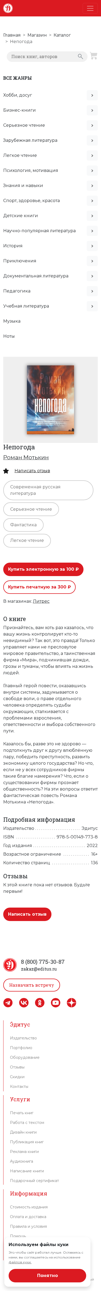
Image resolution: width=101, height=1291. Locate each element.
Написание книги (27, 1171)
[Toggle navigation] (90, 8)
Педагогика (16, 291)
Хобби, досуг (17, 95)
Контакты (19, 1086)
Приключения (19, 260)
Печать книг (21, 1112)
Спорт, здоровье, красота (31, 200)
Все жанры (17, 78)
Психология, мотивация (30, 170)
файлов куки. (20, 1262)
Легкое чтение (20, 155)
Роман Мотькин (26, 457)
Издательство (23, 1038)
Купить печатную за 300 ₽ (39, 587)
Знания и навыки (23, 185)
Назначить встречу (31, 985)
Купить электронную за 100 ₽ (43, 569)
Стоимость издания (29, 1207)
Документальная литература (35, 275)
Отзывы (17, 1067)
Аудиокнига (21, 1161)
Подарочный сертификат (34, 1180)
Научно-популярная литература (39, 230)
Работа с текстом (27, 1122)
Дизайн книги (23, 1132)
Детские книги (20, 215)
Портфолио (21, 1047)
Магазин (37, 35)
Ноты (9, 336)
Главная (12, 35)
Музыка (11, 321)
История (13, 245)
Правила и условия (28, 1226)
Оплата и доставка (28, 1216)
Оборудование (25, 1057)
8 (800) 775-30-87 (43, 961)
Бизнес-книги (19, 110)
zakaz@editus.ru (39, 969)
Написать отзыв (32, 470)
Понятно (47, 1275)
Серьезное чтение (24, 125)
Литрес (41, 601)
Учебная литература (26, 306)
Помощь (18, 1236)
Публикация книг (27, 1142)
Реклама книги (24, 1151)
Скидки (17, 1076)
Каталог (62, 35)
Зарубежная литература (30, 140)
